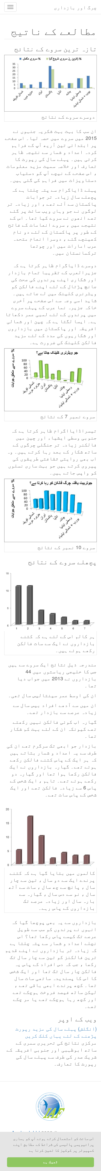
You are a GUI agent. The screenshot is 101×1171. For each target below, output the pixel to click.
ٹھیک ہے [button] (50, 1162)
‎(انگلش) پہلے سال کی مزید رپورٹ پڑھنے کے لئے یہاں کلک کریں (56, 1032)
